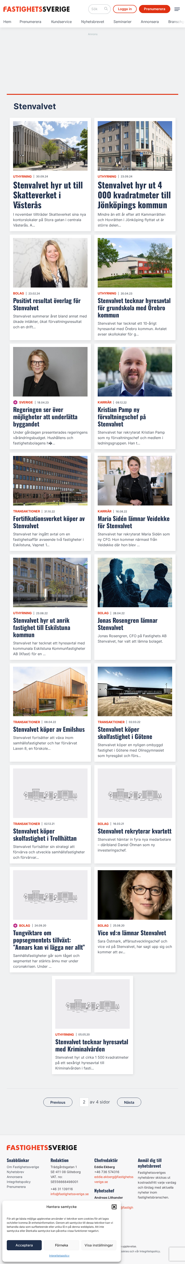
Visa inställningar (99, 1245)
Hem (7, 21)
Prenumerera (30, 21)
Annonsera (150, 21)
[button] (114, 1207)
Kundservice (61, 21)
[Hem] (37, 9)
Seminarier (122, 21)
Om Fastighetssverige (23, 1167)
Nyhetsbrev (15, 1172)
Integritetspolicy (59, 1255)
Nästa (129, 1102)
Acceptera (24, 1245)
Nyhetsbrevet (92, 21)
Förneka (61, 1245)
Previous (57, 1102)
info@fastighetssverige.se (70, 1194)
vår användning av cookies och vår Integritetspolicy (127, 1251)
